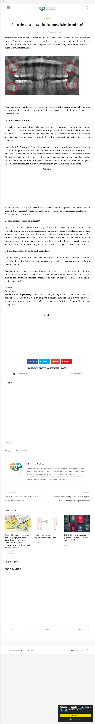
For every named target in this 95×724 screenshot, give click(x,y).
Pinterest (67, 361)
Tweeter (45, 361)
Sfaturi (47, 19)
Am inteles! (75, 715)
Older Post (11, 629)
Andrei (8, 295)
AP (9, 451)
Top (87, 649)
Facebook (33, 361)
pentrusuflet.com (30, 295)
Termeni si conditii (76, 650)
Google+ (55, 361)
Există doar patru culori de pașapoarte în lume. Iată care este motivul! (76, 537)
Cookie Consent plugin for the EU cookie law (75, 719)
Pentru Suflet (25, 650)
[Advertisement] (47, 187)
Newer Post (83, 629)
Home (48, 629)
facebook (13, 305)
